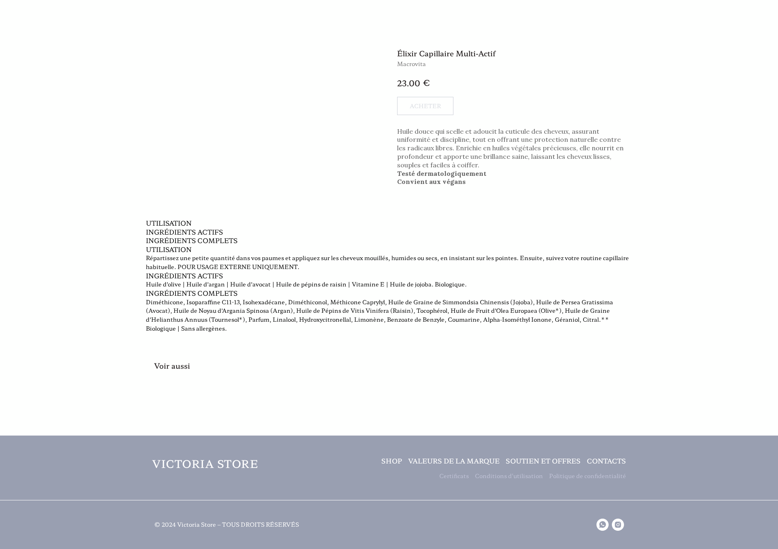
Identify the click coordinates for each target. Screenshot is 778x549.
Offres (584, 37)
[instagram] (618, 525)
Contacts (606, 461)
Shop (25, 37)
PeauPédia (744, 37)
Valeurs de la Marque (404, 37)
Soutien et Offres (543, 461)
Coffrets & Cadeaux (202, 37)
